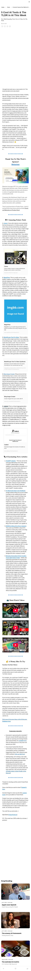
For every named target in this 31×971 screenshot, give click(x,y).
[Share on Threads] (7, 26)
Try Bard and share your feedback (15, 490)
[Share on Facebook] (2, 26)
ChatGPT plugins (11, 461)
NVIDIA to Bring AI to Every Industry (16, 526)
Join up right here (20, 754)
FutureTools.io (13, 814)
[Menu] (29, 1)
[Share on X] (5, 26)
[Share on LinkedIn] (10, 26)
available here (23, 740)
